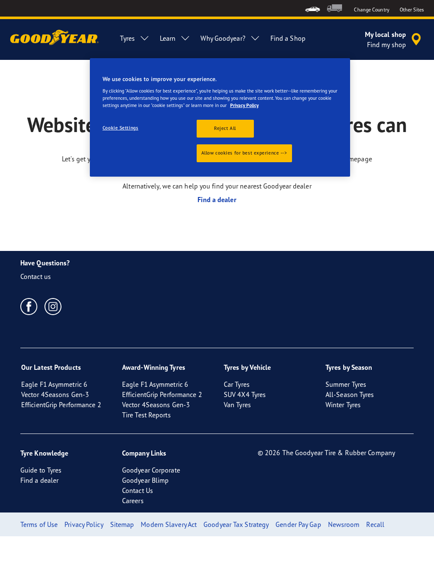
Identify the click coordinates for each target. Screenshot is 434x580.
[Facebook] (29, 306)
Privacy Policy (244, 105)
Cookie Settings (121, 128)
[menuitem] (312, 8)
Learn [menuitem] (168, 38)
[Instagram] (53, 306)
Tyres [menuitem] (127, 38)
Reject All (225, 128)
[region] (220, 117)
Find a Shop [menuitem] (288, 38)
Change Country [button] (371, 9)
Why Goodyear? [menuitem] (222, 38)
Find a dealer (217, 199)
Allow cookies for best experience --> (244, 153)
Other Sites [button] (412, 9)
